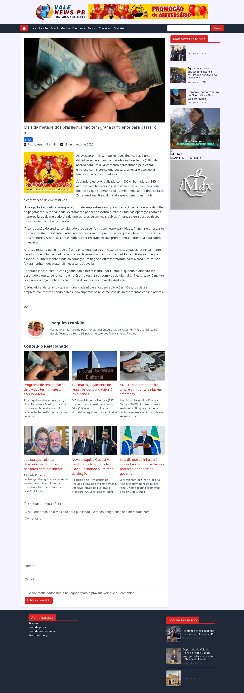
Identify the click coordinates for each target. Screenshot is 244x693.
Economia (78, 28)
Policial (91, 28)
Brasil (54, 28)
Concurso (105, 28)
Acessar (33, 623)
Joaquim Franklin (46, 144)
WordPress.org (38, 635)
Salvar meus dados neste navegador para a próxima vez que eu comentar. (81, 593)
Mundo (65, 28)
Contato (119, 28)
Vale (33, 28)
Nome (30, 566)
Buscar (217, 28)
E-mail (30, 579)
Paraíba (43, 28)
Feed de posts (37, 627)
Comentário (33, 518)
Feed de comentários (42, 631)
